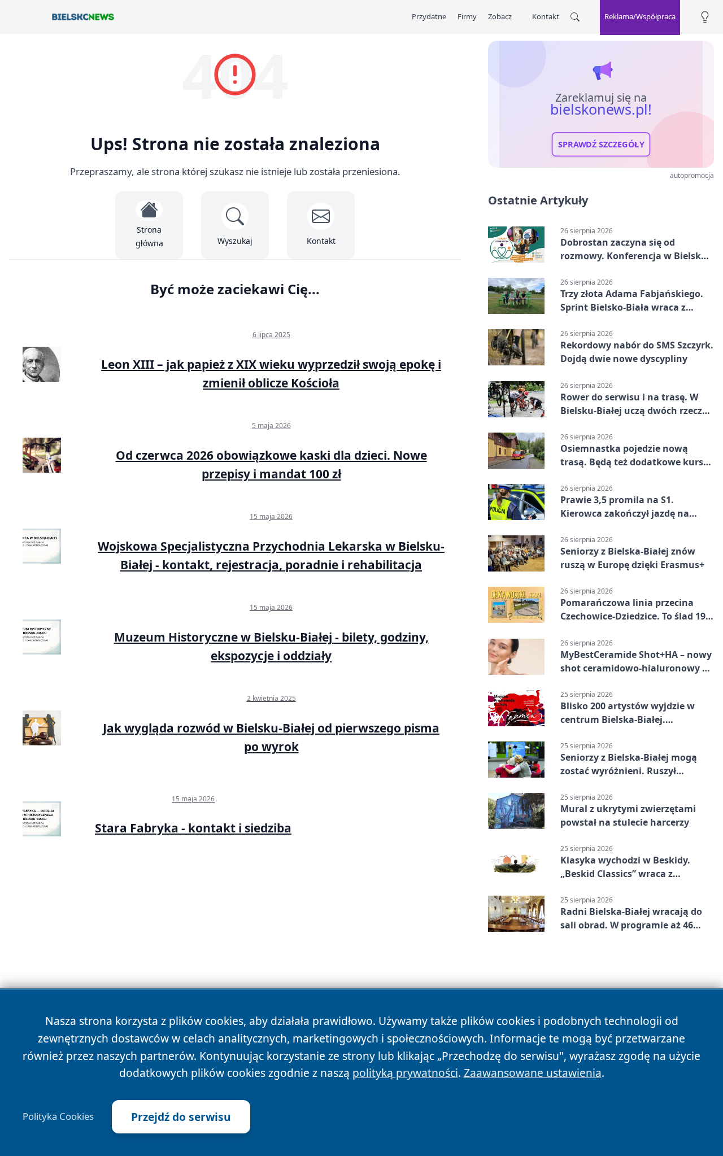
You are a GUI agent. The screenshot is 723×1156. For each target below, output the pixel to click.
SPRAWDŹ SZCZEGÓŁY (601, 144)
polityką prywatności (405, 1072)
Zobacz (500, 16)
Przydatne (429, 16)
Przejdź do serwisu (181, 1116)
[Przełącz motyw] (705, 17)
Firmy (467, 16)
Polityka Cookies (58, 1116)
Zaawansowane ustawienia (533, 1072)
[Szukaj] (575, 17)
